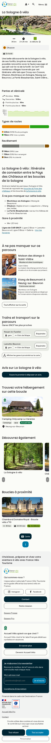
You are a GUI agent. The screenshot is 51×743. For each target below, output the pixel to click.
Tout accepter (37, 732)
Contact (25, 599)
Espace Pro (9, 618)
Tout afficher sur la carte (15, 305)
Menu (41, 4)
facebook (37, 592)
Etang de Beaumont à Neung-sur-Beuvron (31, 281)
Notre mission (25, 606)
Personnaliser (25, 739)
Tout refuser (13, 732)
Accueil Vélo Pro (8, 712)
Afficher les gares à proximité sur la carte (23, 355)
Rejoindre (40, 333)
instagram (16, 592)
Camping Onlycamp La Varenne (18, 419)
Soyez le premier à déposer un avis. (25, 374)
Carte (27, 536)
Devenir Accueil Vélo (25, 652)
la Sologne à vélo (33, 191)
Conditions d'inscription (15, 689)
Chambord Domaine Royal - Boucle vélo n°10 (20, 521)
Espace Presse (10, 613)
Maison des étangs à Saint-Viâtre (31, 257)
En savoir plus (25, 645)
